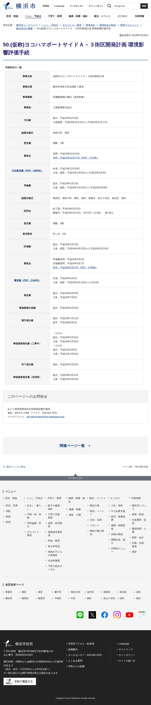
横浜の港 (94, 505)
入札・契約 (117, 505)
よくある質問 (75, 660)
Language (124, 643)
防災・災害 (12, 505)
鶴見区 (41, 598)
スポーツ (94, 525)
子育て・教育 (54, 498)
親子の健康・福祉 (55, 507)
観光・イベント (97, 498)
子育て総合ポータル (55, 568)
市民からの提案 (76, 666)
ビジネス (115, 498)
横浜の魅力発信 (97, 532)
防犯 (8, 522)
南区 (138, 598)
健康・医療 (75, 509)
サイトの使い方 (127, 660)
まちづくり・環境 (72, 25)
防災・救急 (11, 498)
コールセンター (76, 6)
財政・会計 (138, 537)
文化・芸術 (96, 520)
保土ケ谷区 (109, 598)
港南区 (106, 592)
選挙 (134, 552)
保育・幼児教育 (55, 525)
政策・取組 (138, 514)
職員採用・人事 (139, 530)
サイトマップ (126, 649)
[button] (75, 445)
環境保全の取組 (107, 25)
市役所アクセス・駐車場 (81, 643)
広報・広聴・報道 (139, 544)
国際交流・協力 (118, 541)
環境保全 (90, 25)
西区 (89, 598)
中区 (73, 598)
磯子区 (57, 592)
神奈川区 (75, 592)
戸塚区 (57, 598)
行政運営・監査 (139, 521)
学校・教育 (54, 540)
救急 (8, 516)
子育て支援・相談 (55, 516)
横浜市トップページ (26, 25)
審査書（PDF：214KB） (27, 280)
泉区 (40, 592)
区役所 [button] (46, 6)
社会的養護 (54, 560)
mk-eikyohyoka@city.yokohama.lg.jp (45, 416)
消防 (8, 511)
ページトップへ (75, 478)
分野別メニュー (118, 550)
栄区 (138, 592)
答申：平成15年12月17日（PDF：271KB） (76, 158)
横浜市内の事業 (24, 28)
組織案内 (73, 649)
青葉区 (8, 592)
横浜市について (139, 507)
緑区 (122, 598)
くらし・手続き (50, 25)
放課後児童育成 (55, 534)
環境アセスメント (129, 25)
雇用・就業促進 (118, 527)
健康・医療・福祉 (76, 500)
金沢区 (90, 592)
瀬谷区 (8, 598)
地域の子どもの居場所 (55, 553)
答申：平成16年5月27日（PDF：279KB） (75, 267)
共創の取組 (117, 534)
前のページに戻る (15, 467)
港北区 (123, 592)
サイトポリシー (127, 655)
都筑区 (25, 598)
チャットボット (96, 6)
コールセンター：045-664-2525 (85, 655)
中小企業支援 (118, 511)
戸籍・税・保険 (34, 516)
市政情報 (136, 498)
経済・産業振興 (118, 518)
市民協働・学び (34, 525)
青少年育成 (54, 546)
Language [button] (59, 6)
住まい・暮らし (34, 507)
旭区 (24, 592)
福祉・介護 (75, 515)
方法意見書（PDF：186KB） (27, 170)
